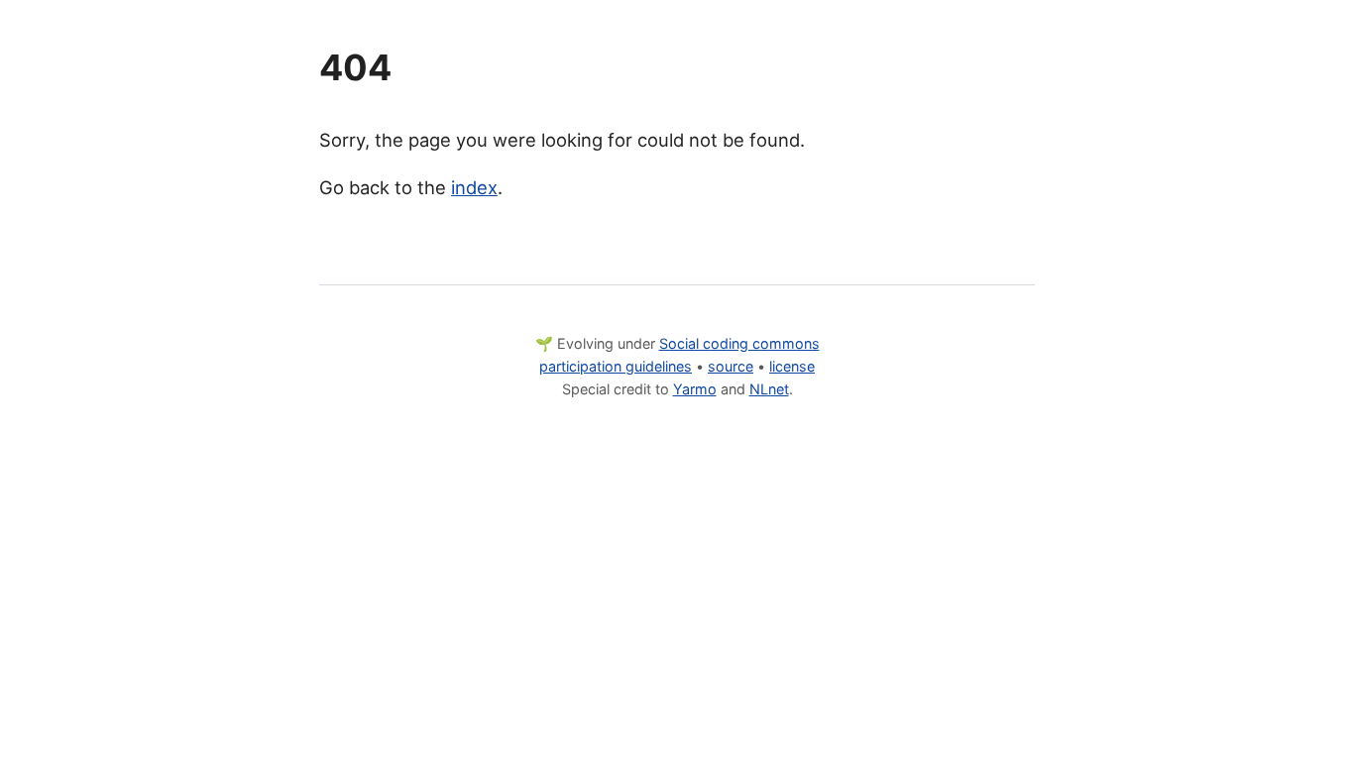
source (730, 366)
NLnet (769, 388)
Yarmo (695, 388)
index (474, 187)
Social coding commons (739, 343)
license (792, 366)
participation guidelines (615, 366)
